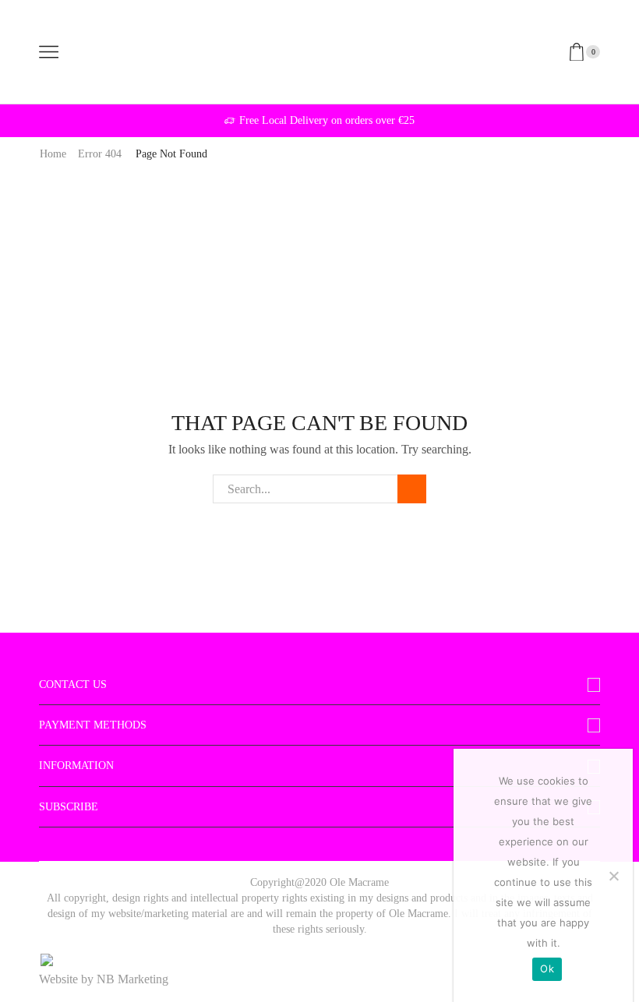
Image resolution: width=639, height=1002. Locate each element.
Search (411, 489)
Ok (547, 968)
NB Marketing (132, 979)
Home (53, 154)
